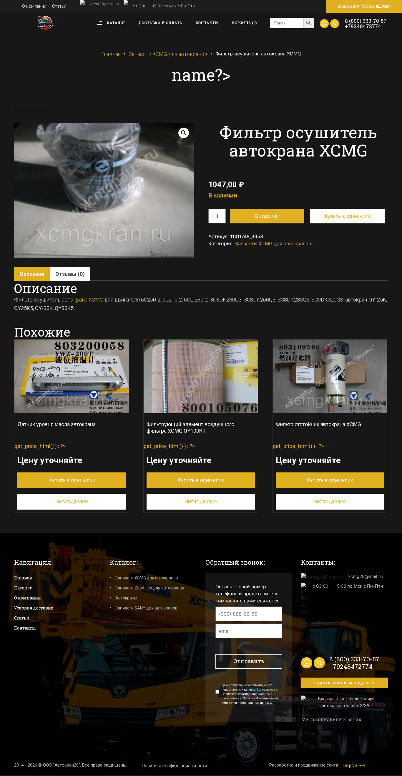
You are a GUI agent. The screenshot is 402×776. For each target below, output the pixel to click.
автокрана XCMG (82, 299)
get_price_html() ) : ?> (55, 452)
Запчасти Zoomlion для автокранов (149, 588)
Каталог (115, 22)
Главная (111, 54)
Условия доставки (34, 608)
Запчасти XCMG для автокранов (168, 54)
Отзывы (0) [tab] (70, 274)
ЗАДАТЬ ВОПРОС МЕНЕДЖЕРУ (364, 6)
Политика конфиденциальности (174, 765)
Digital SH (354, 765)
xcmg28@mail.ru (104, 3)
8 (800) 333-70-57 (365, 20)
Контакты (207, 22)
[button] (183, 133)
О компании (34, 6)
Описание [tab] (32, 274)
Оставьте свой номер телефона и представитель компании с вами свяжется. (248, 594)
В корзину (267, 216)
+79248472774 (363, 26)
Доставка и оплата (160, 22)
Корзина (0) (244, 22)
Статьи (59, 6)
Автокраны (126, 598)
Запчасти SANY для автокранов (146, 608)
